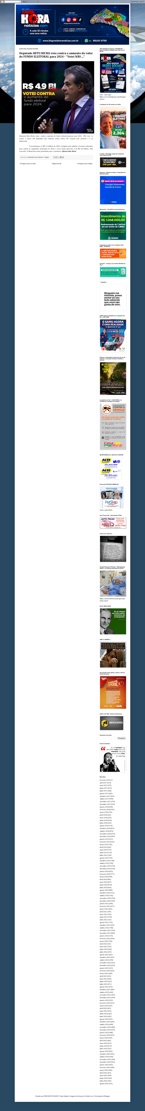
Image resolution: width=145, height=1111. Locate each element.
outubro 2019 (104, 863)
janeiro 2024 (104, 1000)
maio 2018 (103, 818)
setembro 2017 (105, 796)
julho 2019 (103, 855)
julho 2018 (103, 823)
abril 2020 (103, 879)
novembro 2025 (105, 1059)
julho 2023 (103, 984)
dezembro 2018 (105, 836)
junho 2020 (104, 885)
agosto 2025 (104, 1051)
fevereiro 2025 (105, 1035)
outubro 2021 (104, 928)
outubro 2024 (104, 1024)
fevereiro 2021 (105, 906)
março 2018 (104, 812)
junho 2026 (104, 1078)
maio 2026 (103, 1075)
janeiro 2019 (104, 839)
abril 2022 (103, 944)
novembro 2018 (105, 834)
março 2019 (104, 844)
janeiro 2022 (104, 936)
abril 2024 (103, 1008)
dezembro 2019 (105, 869)
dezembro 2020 (105, 901)
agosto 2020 (104, 890)
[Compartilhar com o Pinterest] (63, 157)
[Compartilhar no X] (59, 157)
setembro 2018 (105, 828)
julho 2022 (103, 952)
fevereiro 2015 (105, 780)
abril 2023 (103, 976)
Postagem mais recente (28, 163)
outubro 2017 (104, 799)
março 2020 (104, 877)
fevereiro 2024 (105, 1003)
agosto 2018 (104, 826)
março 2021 (104, 909)
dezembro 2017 (105, 804)
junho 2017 (104, 788)
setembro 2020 (105, 893)
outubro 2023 (104, 992)
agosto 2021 (104, 922)
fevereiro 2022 (105, 938)
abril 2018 (103, 815)
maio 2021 (103, 914)
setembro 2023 (105, 989)
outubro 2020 (104, 895)
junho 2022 (104, 949)
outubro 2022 (104, 960)
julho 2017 (103, 791)
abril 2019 (103, 847)
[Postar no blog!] (56, 157)
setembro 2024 (105, 1022)
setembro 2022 (105, 957)
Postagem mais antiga (84, 163)
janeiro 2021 (104, 903)
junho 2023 (104, 981)
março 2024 (104, 1006)
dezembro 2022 (105, 965)
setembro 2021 (105, 925)
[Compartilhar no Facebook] (61, 157)
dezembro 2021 (105, 933)
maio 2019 (103, 850)
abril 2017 (103, 783)
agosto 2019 (104, 858)
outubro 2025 (104, 1057)
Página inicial (56, 163)
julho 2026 (103, 1081)
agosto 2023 (104, 987)
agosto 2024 (104, 1019)
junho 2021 (104, 917)
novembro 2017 (105, 801)
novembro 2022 (105, 963)
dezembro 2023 (105, 997)
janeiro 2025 (104, 1032)
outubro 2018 (104, 831)
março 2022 (104, 941)
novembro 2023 (105, 995)
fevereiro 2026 (105, 1067)
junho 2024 (104, 1014)
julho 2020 (103, 887)
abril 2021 (103, 912)
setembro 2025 (105, 1054)
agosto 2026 (104, 1083)
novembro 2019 (105, 866)
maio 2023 (103, 979)
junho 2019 (104, 852)
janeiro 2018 (104, 807)
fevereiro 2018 (105, 809)
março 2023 (104, 973)
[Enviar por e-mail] (54, 157)
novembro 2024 (105, 1027)
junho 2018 (104, 820)
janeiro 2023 (104, 968)
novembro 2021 (105, 930)
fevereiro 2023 (105, 971)
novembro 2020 (105, 898)
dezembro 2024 (105, 1030)
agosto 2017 (104, 793)
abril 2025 (103, 1040)
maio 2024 (103, 1011)
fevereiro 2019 (105, 842)
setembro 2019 (105, 861)
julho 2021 (103, 920)
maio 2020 (103, 882)
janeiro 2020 (104, 871)
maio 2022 (103, 946)
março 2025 (104, 1038)
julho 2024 (103, 1016)
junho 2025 (104, 1046)
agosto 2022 (104, 955)
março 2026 (104, 1070)
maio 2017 (103, 785)
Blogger (107, 1096)
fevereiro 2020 (105, 874)
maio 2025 (103, 1043)
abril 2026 (103, 1073)
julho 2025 (103, 1048)
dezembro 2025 (105, 1062)
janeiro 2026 (104, 1065)
